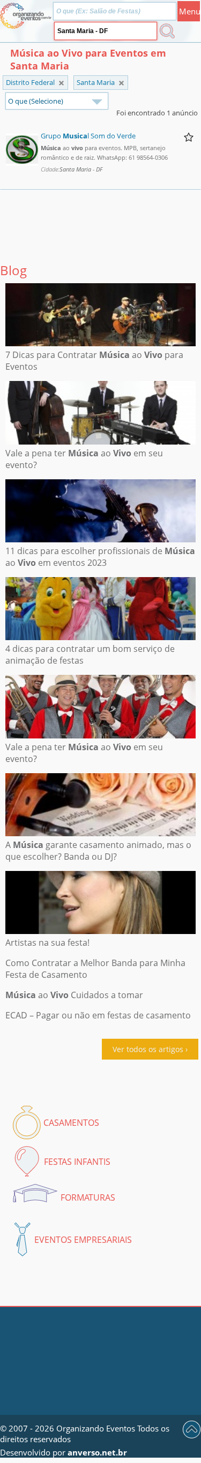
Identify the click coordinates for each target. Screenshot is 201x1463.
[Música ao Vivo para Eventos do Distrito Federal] (121, 83)
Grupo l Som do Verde (88, 136)
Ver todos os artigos (148, 1049)
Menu (189, 11)
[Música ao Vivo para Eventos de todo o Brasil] (61, 83)
